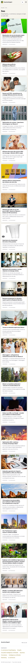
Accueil (2, 7)
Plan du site (24, 642)
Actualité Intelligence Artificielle (9, 652)
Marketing (4, 657)
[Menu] (25, 2)
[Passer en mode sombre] (22, 2)
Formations (4, 655)
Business (22, 652)
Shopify (19, 650)
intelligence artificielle (15, 655)
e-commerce (11, 657)
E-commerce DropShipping (8, 650)
